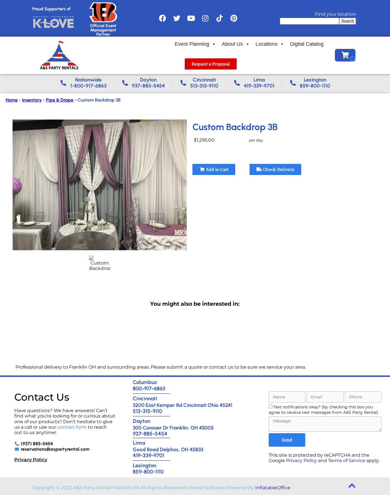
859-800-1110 (148, 471)
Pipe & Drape (59, 100)
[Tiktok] (219, 18)
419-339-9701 (148, 455)
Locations (267, 44)
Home (12, 100)
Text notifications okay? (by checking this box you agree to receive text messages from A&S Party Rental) (323, 409)
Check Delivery (278, 169)
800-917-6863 (149, 388)
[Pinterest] (234, 18)
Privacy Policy (30, 459)
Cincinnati (145, 398)
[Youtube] (191, 18)
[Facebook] (162, 18)
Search (347, 21)
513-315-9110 (147, 411)
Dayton (141, 421)
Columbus (145, 382)
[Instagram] (205, 18)
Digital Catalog (306, 44)
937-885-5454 (150, 433)
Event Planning (192, 44)
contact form (72, 427)
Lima (139, 443)
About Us (232, 44)
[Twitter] (177, 18)
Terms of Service (346, 460)
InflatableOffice (272, 487)
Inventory (32, 100)
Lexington (144, 465)
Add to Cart (216, 169)
